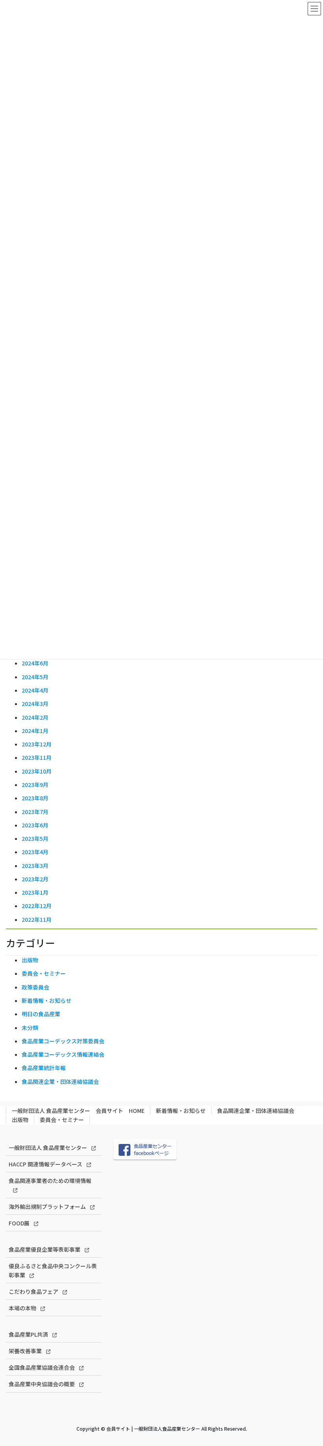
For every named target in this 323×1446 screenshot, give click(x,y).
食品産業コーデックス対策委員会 (63, 1041)
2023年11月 (37, 757)
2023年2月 (35, 879)
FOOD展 (19, 1223)
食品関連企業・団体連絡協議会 (60, 1081)
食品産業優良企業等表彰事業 (44, 1249)
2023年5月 (35, 838)
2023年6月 (35, 825)
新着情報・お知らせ (46, 1000)
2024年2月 (35, 717)
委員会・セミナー (44, 973)
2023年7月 (35, 812)
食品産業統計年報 (44, 1068)
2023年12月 (37, 744)
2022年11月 (37, 919)
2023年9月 (35, 784)
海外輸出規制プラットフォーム (47, 1206)
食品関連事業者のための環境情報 (50, 1180)
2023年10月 (37, 771)
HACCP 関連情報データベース (45, 1164)
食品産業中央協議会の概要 (42, 1384)
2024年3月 (35, 703)
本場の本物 (22, 1308)
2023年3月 (35, 865)
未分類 (30, 1028)
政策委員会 (35, 987)
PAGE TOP (308, 1395)
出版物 (30, 960)
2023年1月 (35, 892)
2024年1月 (35, 731)
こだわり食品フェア (33, 1291)
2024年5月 (35, 677)
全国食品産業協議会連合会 (42, 1367)
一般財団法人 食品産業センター (48, 1147)
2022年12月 (37, 906)
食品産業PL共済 (28, 1334)
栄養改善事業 (25, 1351)
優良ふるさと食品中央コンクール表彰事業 (53, 1270)
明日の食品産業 (41, 1014)
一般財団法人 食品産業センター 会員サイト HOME (78, 1110)
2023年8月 (35, 798)
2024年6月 (35, 663)
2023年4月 (35, 852)
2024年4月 (35, 690)
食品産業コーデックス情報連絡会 (63, 1054)
